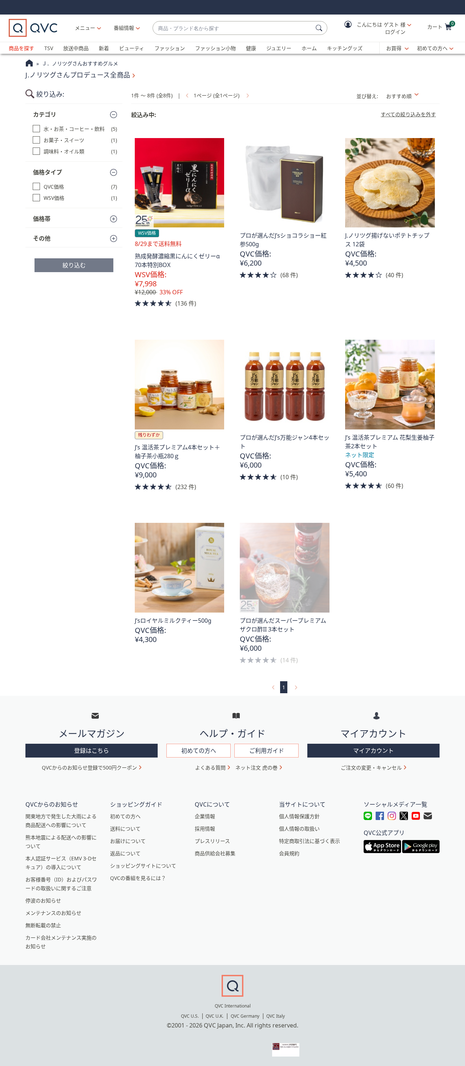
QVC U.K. (214, 1016)
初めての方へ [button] (198, 751)
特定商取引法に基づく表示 (309, 840)
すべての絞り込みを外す (408, 114)
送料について (125, 828)
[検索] (320, 28)
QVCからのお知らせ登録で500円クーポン (89, 767)
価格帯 (41, 219)
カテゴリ (44, 114)
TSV (48, 48)
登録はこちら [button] (91, 751)
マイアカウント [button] (373, 751)
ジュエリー (278, 48)
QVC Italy (275, 1016)
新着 (104, 48)
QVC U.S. (190, 1016)
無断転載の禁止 (43, 925)
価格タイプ (47, 172)
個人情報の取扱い (299, 828)
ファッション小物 (215, 48)
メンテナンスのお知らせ (53, 912)
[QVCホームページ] (29, 64)
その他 (41, 238)
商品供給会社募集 (215, 853)
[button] (373, 28)
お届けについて (128, 840)
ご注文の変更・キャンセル (371, 767)
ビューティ (131, 48)
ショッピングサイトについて (143, 865)
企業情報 (205, 816)
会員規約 (289, 853)
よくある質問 (210, 767)
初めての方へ (432, 48)
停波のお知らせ (43, 900)
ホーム (309, 48)
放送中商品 (76, 48)
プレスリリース (212, 840)
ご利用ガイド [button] (266, 751)
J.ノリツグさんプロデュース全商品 (77, 74)
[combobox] (232, 28)
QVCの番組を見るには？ (138, 878)
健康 (251, 48)
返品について (125, 853)
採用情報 (205, 828)
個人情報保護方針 (299, 816)
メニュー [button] (85, 27)
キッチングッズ (345, 48)
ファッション (169, 48)
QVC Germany (245, 1016)
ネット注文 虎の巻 (256, 767)
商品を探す (21, 48)
